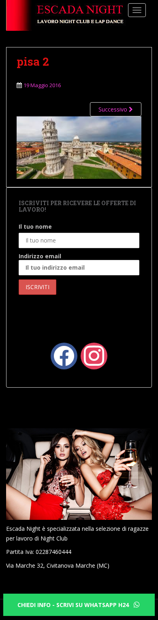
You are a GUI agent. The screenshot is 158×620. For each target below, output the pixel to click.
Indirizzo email (40, 256)
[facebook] (64, 355)
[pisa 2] (79, 146)
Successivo (113, 109)
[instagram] (94, 355)
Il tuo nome (35, 226)
